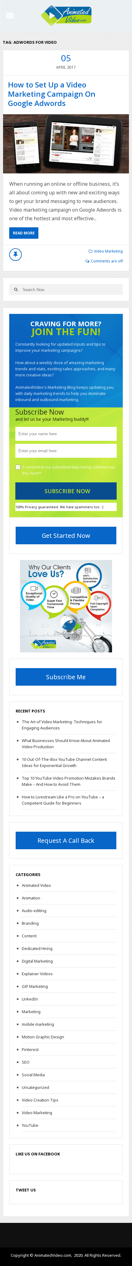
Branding (30, 923)
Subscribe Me (66, 677)
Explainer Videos (37, 973)
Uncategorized (35, 1087)
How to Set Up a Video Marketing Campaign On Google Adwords (51, 93)
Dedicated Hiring (37, 948)
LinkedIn (30, 999)
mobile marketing (38, 1024)
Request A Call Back (65, 840)
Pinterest (30, 1049)
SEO (25, 1062)
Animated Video (36, 885)
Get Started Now (66, 535)
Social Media (33, 1074)
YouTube (30, 1125)
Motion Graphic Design (43, 1037)
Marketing (31, 1011)
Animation (31, 898)
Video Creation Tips (40, 1100)
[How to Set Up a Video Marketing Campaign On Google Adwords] (66, 143)
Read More (24, 233)
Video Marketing (108, 251)
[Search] (16, 289)
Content (29, 936)
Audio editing (34, 910)
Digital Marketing (37, 961)
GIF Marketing (35, 986)
